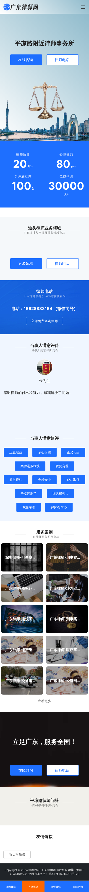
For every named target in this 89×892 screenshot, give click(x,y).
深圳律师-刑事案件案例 (22, 557)
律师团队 (62, 263)
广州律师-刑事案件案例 (67, 557)
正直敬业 (15, 452)
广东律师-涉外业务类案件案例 (67, 588)
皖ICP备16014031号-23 (64, 874)
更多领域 (25, 263)
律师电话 (62, 59)
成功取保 (73, 480)
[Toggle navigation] (83, 7)
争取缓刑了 (29, 493)
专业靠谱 (28, 507)
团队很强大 (60, 493)
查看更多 (44, 701)
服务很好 (15, 480)
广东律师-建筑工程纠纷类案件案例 (22, 619)
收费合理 (62, 466)
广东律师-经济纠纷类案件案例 (67, 680)
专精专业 (44, 480)
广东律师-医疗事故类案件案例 (67, 649)
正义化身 (73, 452)
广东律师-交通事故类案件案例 (22, 680)
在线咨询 (25, 59)
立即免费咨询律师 (44, 321)
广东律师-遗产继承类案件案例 (22, 649)
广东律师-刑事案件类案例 (67, 619)
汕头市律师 (17, 855)
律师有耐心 (59, 507)
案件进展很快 (30, 466)
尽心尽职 (44, 452)
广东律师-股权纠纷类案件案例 (22, 588)
